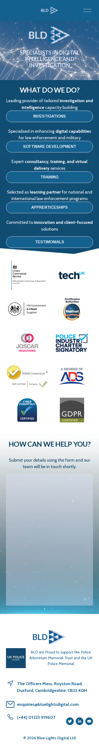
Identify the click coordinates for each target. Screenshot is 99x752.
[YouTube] (89, 721)
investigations (49, 116)
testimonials (49, 242)
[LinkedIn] (79, 721)
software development (49, 146)
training (49, 177)
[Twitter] (70, 721)
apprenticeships (49, 207)
